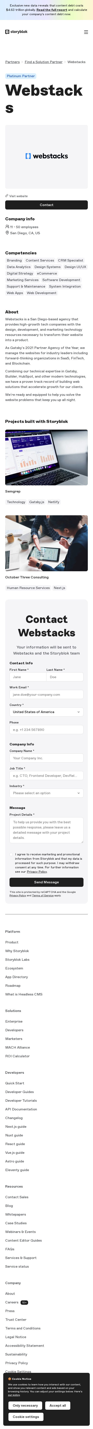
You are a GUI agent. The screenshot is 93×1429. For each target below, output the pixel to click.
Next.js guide (15, 1127)
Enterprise (13, 1021)
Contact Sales (16, 1197)
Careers (11, 1302)
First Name (19, 670)
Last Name (55, 670)
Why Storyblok (17, 951)
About (10, 1294)
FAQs (9, 1249)
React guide (15, 1144)
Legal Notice (15, 1337)
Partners (12, 62)
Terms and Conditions (22, 1328)
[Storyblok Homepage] (16, 32)
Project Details (22, 815)
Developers (14, 1030)
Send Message (46, 882)
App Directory (16, 977)
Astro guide (14, 1161)
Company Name (22, 751)
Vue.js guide (14, 1153)
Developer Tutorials (21, 1100)
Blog (9, 1206)
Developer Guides (19, 1092)
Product (11, 942)
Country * (17, 705)
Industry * (17, 786)
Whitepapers (15, 1214)
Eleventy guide (17, 1170)
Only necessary (25, 1405)
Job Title (17, 768)
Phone (14, 722)
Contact (46, 205)
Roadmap (13, 986)
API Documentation (21, 1109)
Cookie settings (26, 1417)
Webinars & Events (20, 1232)
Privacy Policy (37, 872)
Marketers (13, 1039)
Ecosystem (14, 968)
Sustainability (16, 1354)
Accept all (58, 1405)
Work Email (19, 687)
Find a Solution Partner (44, 62)
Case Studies (16, 1223)
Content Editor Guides (23, 1240)
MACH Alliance (17, 1047)
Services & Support (21, 1258)
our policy (14, 1394)
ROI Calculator (17, 1056)
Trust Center (15, 1320)
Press (9, 1311)
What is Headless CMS (23, 994)
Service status (17, 1266)
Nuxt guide (14, 1135)
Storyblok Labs (17, 960)
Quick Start (14, 1083)
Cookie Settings (18, 1372)
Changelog (14, 1118)
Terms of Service (43, 895)
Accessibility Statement (24, 1346)
